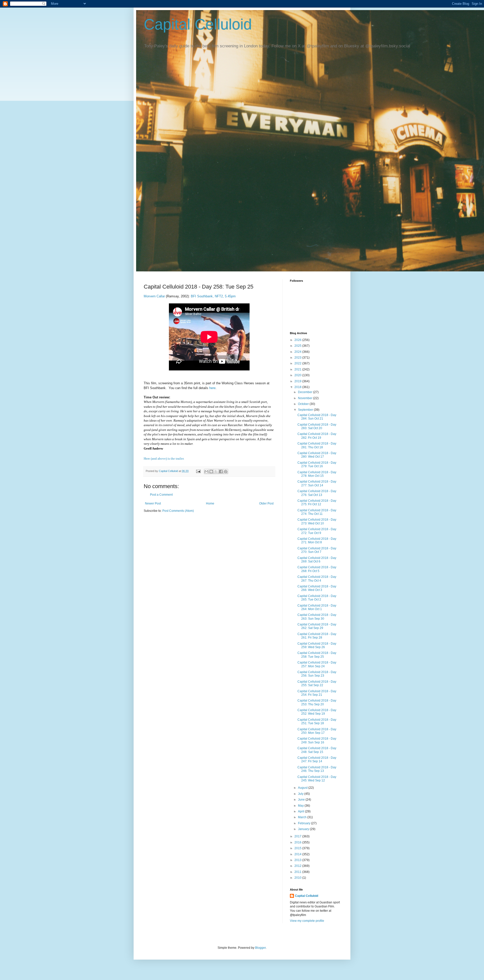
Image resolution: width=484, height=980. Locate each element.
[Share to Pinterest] (225, 471)
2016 (298, 842)
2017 (298, 836)
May (301, 805)
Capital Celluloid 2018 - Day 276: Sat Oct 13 (316, 492)
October (304, 404)
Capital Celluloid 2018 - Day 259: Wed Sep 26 (316, 645)
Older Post (266, 503)
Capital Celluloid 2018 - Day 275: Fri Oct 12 (316, 502)
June (302, 799)
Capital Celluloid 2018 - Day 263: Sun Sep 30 (316, 616)
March (302, 817)
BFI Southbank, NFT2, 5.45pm (213, 296)
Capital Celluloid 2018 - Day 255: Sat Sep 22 (316, 683)
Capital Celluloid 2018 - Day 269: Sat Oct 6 (316, 559)
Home (210, 503)
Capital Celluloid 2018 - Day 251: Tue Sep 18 (316, 721)
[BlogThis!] (211, 471)
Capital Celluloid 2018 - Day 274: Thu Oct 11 (316, 512)
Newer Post (153, 503)
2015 (298, 848)
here (212, 388)
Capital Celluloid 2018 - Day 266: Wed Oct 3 (316, 588)
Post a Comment (161, 494)
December (305, 392)
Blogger (260, 948)
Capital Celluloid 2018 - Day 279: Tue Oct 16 (316, 464)
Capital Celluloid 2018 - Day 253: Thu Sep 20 (316, 702)
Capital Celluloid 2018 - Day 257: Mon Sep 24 (316, 664)
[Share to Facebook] (220, 471)
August (303, 787)
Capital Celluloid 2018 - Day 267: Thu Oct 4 (316, 578)
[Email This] (206, 471)
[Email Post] (198, 470)
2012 (298, 866)
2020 (298, 375)
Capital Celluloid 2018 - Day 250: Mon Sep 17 (316, 731)
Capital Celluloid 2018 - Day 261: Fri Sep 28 (316, 635)
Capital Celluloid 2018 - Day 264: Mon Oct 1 (316, 607)
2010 (298, 877)
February (304, 823)
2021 (298, 369)
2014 (298, 854)
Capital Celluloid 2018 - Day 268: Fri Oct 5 (316, 569)
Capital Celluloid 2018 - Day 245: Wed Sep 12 (316, 778)
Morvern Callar (155, 296)
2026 (298, 340)
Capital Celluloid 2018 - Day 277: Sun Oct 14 (316, 483)
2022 (298, 363)
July (301, 794)
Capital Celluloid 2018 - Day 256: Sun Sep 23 (316, 673)
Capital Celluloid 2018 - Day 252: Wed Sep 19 (316, 711)
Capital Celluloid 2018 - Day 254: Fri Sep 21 (316, 693)
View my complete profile (307, 921)
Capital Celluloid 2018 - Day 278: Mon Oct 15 (316, 474)
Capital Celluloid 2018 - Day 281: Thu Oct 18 (316, 445)
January (304, 829)
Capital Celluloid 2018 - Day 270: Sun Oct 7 (316, 550)
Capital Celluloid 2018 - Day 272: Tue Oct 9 (316, 530)
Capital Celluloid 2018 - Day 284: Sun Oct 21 (316, 416)
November (305, 398)
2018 (298, 387)
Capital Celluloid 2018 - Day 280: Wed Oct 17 (316, 454)
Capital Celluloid (198, 24)
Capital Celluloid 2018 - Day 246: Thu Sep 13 (316, 769)
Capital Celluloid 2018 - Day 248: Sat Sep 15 (316, 749)
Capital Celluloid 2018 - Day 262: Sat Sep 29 (316, 626)
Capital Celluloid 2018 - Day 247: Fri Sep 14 (316, 759)
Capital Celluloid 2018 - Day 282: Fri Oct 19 (316, 435)
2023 (298, 357)
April (301, 811)
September (306, 410)
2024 (298, 352)
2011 (298, 872)
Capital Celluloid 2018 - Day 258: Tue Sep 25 (316, 654)
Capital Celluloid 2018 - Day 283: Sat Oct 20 (316, 426)
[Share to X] (216, 471)
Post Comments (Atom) (178, 511)
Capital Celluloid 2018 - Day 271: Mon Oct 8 (316, 540)
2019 (298, 381)
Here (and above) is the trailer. (164, 458)
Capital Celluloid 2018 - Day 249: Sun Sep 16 (316, 740)
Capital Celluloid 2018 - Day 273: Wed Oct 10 (316, 521)
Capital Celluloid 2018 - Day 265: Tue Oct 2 (316, 597)
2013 (298, 860)
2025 (298, 345)
